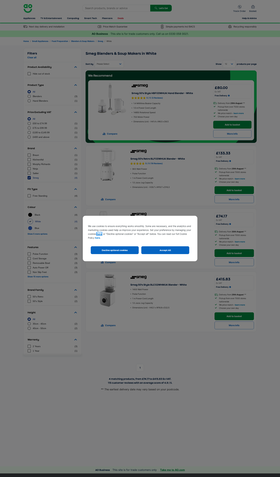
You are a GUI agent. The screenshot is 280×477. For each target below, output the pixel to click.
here (99, 233)
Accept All (165, 250)
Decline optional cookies (115, 250)
